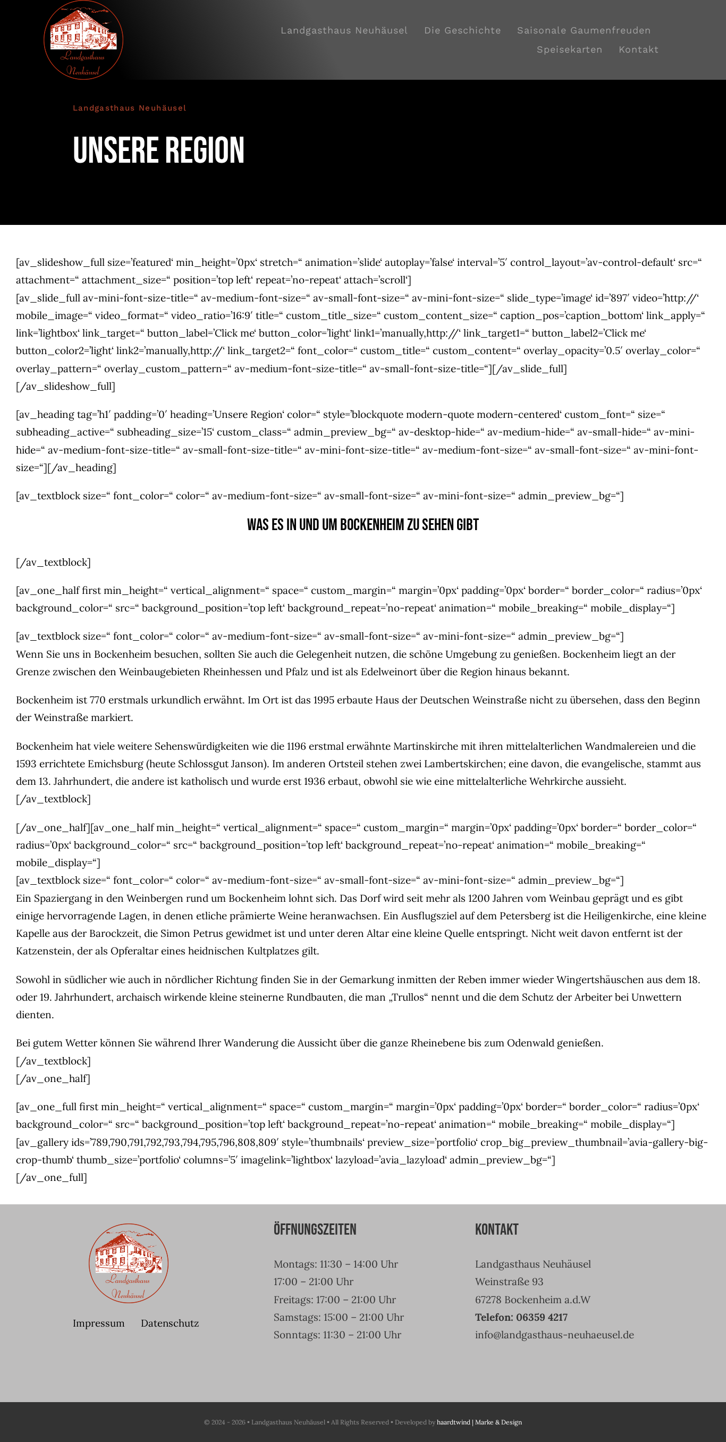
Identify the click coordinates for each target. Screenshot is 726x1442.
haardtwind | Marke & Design (479, 1422)
